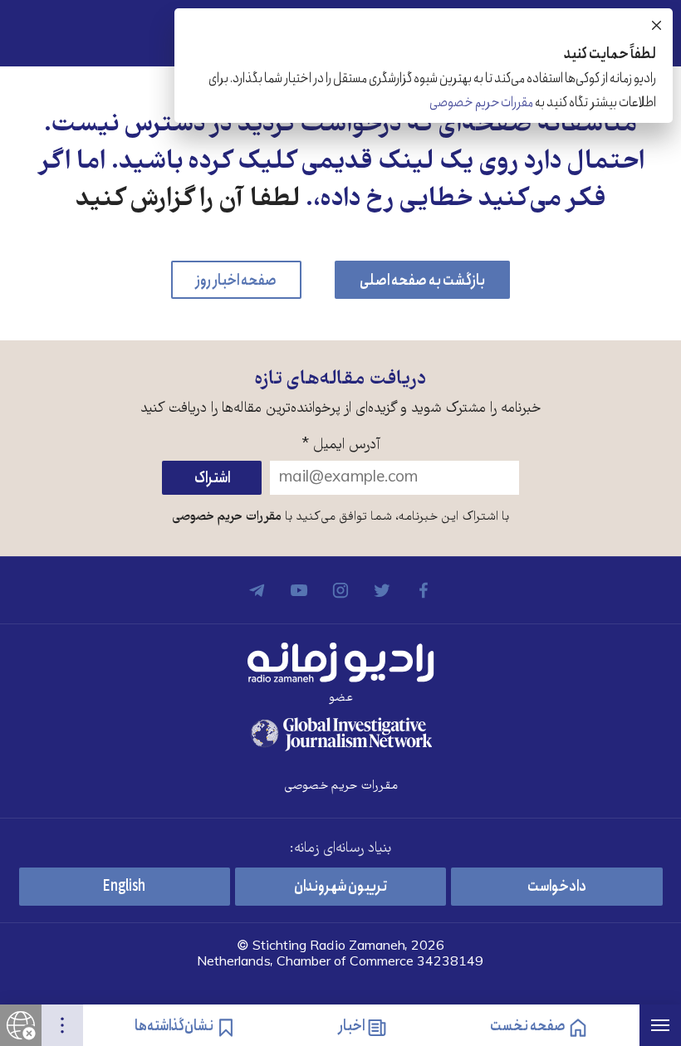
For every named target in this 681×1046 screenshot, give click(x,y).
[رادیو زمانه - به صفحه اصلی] (340, 662)
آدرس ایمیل (340, 445)
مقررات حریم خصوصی (227, 517)
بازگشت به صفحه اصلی (422, 280)
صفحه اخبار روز (236, 280)
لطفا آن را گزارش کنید (188, 200)
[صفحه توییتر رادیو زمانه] (382, 590)
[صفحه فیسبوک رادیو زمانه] (423, 590)
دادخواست (556, 886)
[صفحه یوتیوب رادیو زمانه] (299, 590)
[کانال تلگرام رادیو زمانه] (257, 590)
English (124, 886)
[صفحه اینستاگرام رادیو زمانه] (340, 590)
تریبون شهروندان (340, 886)
